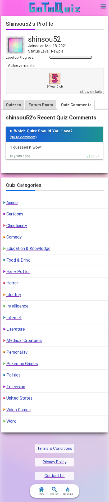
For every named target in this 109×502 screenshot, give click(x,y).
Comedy (14, 237)
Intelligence (17, 306)
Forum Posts (41, 104)
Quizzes (13, 104)
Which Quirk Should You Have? (43, 131)
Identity (13, 294)
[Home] (54, 8)
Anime (12, 202)
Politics (13, 375)
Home (41, 494)
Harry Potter (18, 271)
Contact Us (54, 475)
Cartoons (14, 214)
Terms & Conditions (54, 448)
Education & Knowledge (28, 248)
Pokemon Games (22, 363)
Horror (12, 282)
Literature (15, 329)
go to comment (23, 137)
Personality (17, 352)
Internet (14, 317)
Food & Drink (18, 260)
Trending (68, 494)
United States (19, 398)
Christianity (16, 225)
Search (54, 494)
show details (91, 91)
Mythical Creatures (24, 340)
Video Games (18, 409)
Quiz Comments (76, 104)
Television (15, 386)
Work (11, 421)
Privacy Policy (54, 462)
